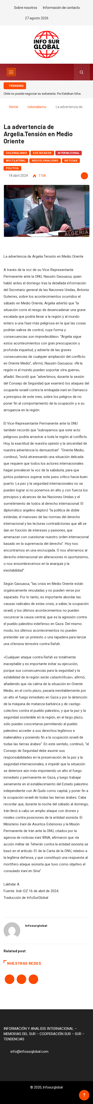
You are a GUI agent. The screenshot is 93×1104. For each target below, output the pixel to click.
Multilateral (16, 160)
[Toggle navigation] (11, 72)
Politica (12, 168)
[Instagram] (72, 18)
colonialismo (36, 107)
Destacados (42, 153)
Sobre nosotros (25, 8)
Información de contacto (61, 8)
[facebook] (55, 18)
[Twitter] (64, 18)
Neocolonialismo (45, 160)
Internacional (69, 153)
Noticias (71, 160)
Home (13, 107)
